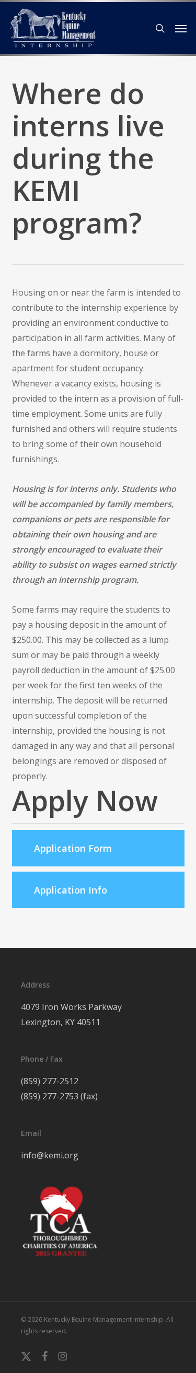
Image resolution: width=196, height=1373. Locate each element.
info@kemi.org (49, 1155)
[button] (181, 28)
